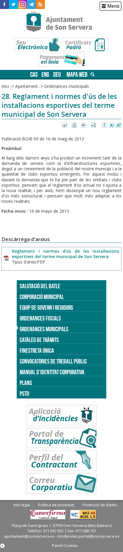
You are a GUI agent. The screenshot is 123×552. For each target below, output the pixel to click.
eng (45, 74)
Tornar (65, 125)
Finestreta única (37, 350)
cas (34, 74)
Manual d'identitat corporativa (52, 372)
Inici (5, 86)
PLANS (26, 382)
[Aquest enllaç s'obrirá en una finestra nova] (4, 4)
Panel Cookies (65, 545)
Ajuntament (26, 86)
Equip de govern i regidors (46, 307)
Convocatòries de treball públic (53, 361)
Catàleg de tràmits (39, 339)
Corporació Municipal (42, 296)
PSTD (24, 393)
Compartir (93, 125)
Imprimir (74, 125)
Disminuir (112, 125)
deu (57, 74)
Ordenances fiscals (40, 318)
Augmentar (119, 125)
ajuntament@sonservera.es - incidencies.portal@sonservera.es (61, 536)
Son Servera (62, 22)
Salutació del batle (40, 286)
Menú (113, 6)
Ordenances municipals (44, 329)
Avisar (105, 125)
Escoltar (84, 125)
